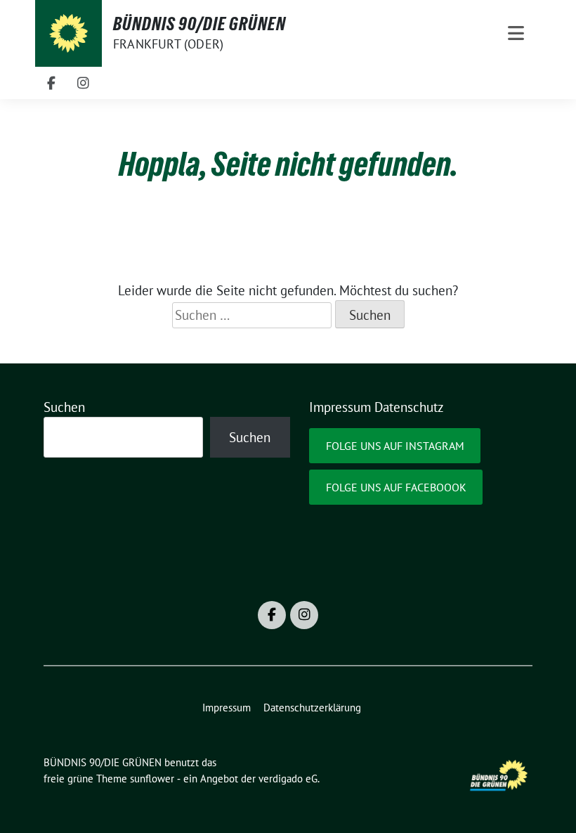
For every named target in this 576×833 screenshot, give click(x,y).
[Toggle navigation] (515, 33)
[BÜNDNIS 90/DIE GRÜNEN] (68, 33)
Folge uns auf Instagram (395, 446)
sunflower (152, 778)
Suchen (64, 407)
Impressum (340, 407)
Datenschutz (409, 407)
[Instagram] (84, 83)
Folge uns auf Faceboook (396, 487)
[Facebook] (51, 83)
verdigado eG (288, 778)
